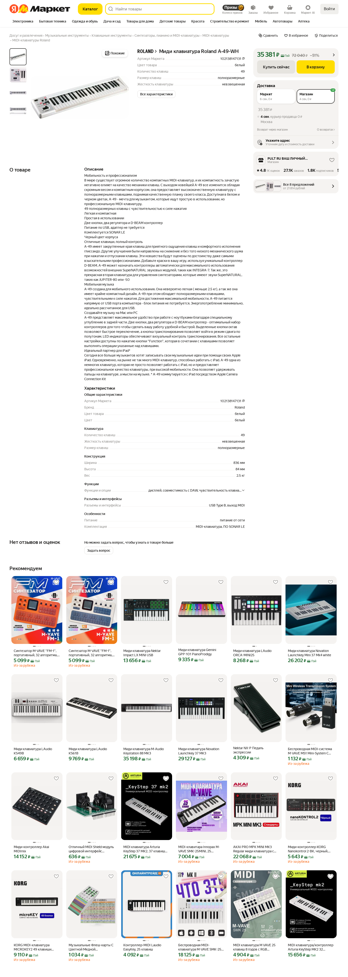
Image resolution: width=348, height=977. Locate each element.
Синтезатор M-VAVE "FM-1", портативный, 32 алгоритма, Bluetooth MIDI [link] (35, 653)
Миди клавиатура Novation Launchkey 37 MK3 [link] (198, 751)
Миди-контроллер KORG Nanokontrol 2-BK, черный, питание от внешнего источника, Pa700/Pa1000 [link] (308, 849)
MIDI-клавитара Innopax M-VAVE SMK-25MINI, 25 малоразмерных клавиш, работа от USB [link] (199, 849)
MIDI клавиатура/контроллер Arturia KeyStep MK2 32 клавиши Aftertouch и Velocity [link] (310, 947)
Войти (329, 9)
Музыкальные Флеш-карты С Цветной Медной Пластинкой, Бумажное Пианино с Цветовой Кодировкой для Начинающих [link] (92, 947)
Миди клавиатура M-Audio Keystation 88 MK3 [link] (143, 751)
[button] (156, 94)
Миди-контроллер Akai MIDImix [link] (31, 849)
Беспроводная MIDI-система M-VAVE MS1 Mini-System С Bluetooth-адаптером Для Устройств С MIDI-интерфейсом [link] (310, 751)
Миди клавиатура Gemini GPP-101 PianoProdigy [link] (197, 652)
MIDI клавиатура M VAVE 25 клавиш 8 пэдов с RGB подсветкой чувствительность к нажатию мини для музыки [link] (256, 947)
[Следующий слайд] (121, 97)
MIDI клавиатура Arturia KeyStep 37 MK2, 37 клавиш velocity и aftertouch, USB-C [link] (144, 849)
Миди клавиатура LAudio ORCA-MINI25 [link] (252, 653)
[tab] (22, 21)
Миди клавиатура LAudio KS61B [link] (88, 751)
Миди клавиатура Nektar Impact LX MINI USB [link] (142, 653)
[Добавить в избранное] (56, 582)
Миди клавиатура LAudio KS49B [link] (33, 751)
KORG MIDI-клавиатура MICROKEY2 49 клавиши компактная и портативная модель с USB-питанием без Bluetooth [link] (35, 947)
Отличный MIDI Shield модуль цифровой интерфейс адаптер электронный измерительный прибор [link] (91, 849)
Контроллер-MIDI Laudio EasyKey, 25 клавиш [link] (142, 947)
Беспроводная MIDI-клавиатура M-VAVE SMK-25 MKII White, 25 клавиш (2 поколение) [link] (199, 947)
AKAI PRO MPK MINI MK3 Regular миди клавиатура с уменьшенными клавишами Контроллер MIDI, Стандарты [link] (255, 849)
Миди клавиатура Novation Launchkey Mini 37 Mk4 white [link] (309, 653)
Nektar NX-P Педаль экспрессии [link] (248, 750)
